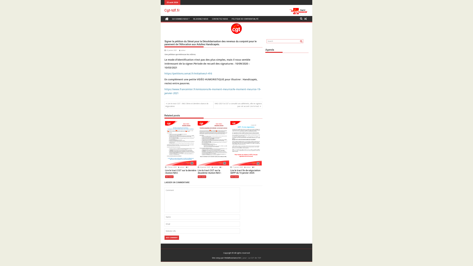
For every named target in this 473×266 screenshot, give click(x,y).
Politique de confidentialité (245, 19)
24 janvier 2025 (204, 167)
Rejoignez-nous (200, 19)
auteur (183, 50)
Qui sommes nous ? (180, 19)
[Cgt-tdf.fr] (167, 18)
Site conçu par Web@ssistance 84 (226, 258)
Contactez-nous (220, 19)
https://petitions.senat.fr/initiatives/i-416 (188, 73)
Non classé (169, 177)
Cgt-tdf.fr (172, 10)
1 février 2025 (172, 167)
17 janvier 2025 (237, 167)
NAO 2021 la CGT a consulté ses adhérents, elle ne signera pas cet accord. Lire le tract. (238, 104)
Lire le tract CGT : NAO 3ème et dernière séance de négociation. (186, 104)
